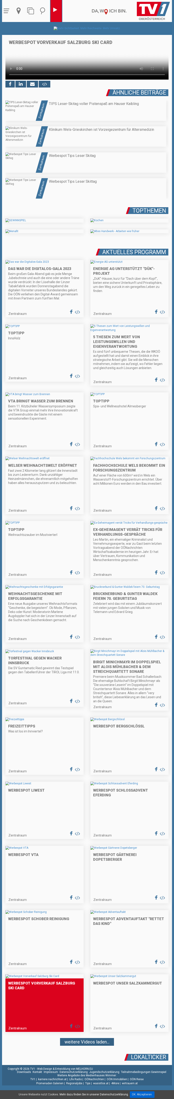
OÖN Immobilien (117, 1079)
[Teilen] (32, 84)
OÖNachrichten (94, 1079)
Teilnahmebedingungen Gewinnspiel (143, 1072)
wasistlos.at (101, 1083)
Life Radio (75, 1079)
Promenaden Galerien (49, 1083)
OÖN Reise (137, 1079)
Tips (87, 1083)
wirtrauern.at (130, 1083)
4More (115, 1083)
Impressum (51, 1072)
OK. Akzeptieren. (142, 1094)
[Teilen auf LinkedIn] (20, 84)
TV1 (32, 1079)
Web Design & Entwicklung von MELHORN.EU (65, 1068)
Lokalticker (148, 1057)
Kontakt (37, 1072)
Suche (43, 11)
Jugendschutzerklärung (104, 1072)
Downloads (24, 1072)
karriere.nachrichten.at (52, 1079)
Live (56, 11)
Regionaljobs (74, 1083)
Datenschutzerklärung (74, 1072)
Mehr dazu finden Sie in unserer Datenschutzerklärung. (94, 1094)
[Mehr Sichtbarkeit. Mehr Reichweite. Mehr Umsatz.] (87, 28)
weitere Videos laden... (87, 1042)
